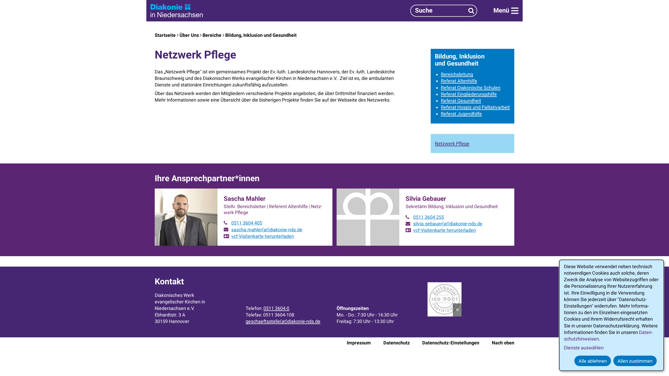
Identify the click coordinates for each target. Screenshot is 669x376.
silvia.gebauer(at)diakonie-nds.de (447, 223)
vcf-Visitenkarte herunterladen (262, 236)
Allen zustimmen (635, 361)
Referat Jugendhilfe (461, 113)
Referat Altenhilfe (459, 81)
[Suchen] (471, 10)
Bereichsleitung (457, 74)
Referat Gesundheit (461, 100)
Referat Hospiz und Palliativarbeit (475, 107)
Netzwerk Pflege (452, 143)
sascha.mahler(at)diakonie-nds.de (266, 229)
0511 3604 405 (246, 223)
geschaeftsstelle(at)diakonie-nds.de (283, 321)
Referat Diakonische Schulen (470, 87)
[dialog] (611, 315)
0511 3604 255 (428, 217)
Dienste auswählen (584, 347)
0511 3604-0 (276, 308)
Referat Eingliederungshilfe (469, 94)
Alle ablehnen (593, 361)
